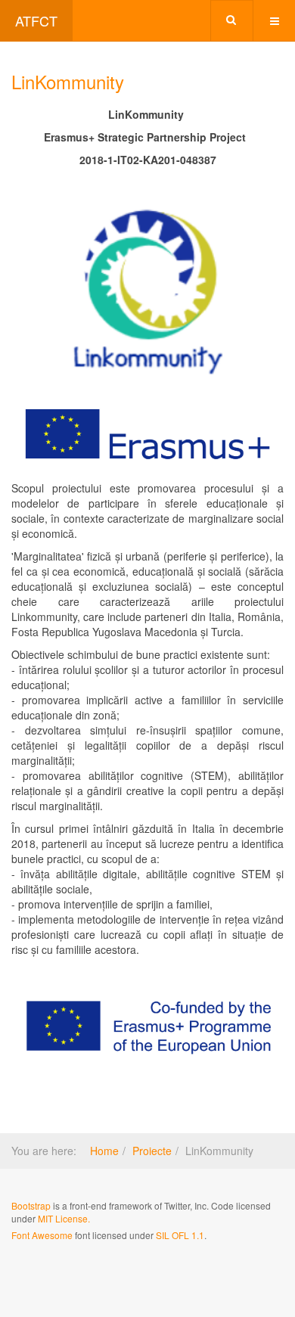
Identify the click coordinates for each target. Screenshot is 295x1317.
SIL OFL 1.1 (180, 1234)
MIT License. (64, 1218)
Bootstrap (31, 1205)
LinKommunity (67, 81)
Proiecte (152, 1150)
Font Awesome (42, 1234)
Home (104, 1150)
